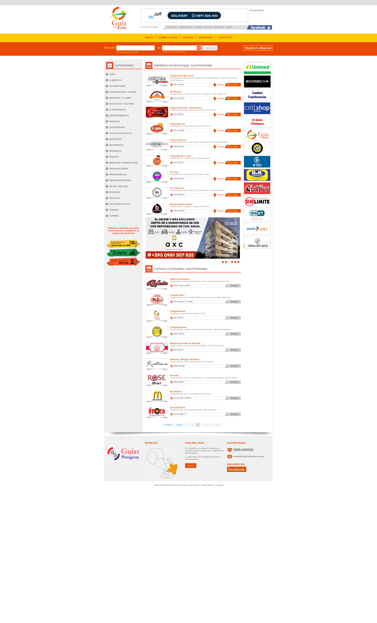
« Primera (168, 425)
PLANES (188, 37)
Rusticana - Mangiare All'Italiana (184, 359)
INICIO (149, 37)
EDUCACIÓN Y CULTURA (121, 104)
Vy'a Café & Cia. (177, 188)
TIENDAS (113, 210)
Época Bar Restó (177, 407)
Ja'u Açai (174, 172)
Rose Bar (174, 375)
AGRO (112, 74)
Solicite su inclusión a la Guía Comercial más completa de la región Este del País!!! (123, 230)
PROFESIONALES (118, 174)
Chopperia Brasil (177, 311)
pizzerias (208, 27)
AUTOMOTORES (117, 86)
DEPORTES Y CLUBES (120, 98)
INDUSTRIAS (115, 139)
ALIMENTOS (115, 80)
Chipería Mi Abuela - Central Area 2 (186, 108)
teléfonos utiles (186, 27)
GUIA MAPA (206, 37)
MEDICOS (114, 157)
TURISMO (114, 216)
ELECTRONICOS (117, 109)
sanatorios (219, 27)
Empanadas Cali (177, 124)
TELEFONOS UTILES (119, 204)
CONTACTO (225, 37)
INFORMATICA (116, 145)
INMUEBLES (115, 151)
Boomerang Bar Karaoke (181, 204)
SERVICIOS (114, 192)
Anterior (179, 425)
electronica (172, 27)
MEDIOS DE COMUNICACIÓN (123, 163)
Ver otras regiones (256, 10)
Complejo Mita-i (177, 295)
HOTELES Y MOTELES (120, 133)
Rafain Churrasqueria (179, 279)
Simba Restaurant (178, 327)
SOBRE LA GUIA (168, 37)
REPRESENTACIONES (120, 180)
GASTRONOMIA (117, 127)
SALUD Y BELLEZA (118, 186)
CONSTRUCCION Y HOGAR (122, 92)
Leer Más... (191, 465)
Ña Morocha (175, 92)
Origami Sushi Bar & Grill (182, 76)
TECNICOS (114, 198)
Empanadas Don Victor (180, 156)
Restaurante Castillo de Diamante (185, 343)
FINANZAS (114, 121)
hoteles (229, 27)
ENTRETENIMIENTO (119, 115)
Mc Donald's (175, 391)
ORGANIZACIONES (118, 168)
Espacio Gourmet (178, 140)
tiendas (198, 27)
